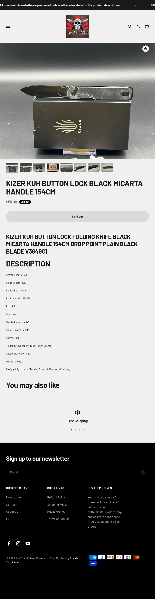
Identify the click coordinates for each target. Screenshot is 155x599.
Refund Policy (56, 497)
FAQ (8, 518)
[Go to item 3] (39, 168)
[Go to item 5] (66, 168)
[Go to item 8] (107, 168)
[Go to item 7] (94, 168)
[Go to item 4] (53, 168)
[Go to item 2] (26, 168)
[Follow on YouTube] (27, 543)
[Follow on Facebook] (8, 543)
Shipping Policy (57, 504)
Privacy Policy (56, 511)
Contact (11, 504)
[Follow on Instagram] (18, 543)
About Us (12, 511)
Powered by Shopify (47, 558)
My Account (13, 497)
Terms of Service (58, 518)
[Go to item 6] (80, 168)
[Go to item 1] (12, 168)
